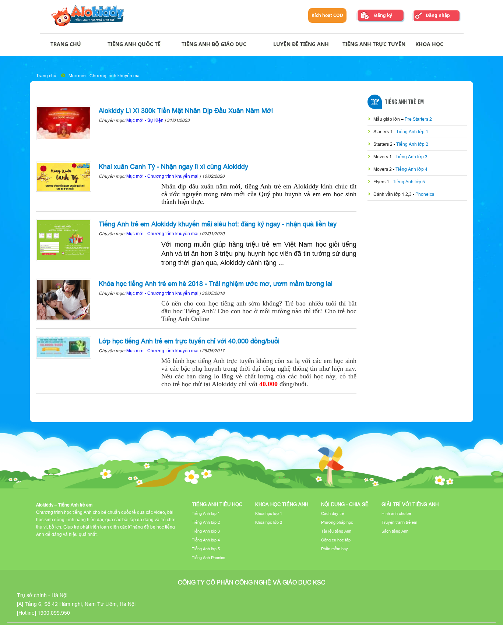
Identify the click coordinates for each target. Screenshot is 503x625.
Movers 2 (383, 169)
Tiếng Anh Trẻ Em (404, 102)
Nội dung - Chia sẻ (345, 504)
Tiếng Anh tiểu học (217, 504)
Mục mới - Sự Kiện (144, 120)
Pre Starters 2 (418, 119)
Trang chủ (46, 75)
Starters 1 (383, 131)
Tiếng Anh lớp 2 (412, 144)
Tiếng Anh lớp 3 (411, 156)
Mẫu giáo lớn (387, 119)
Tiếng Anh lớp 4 (411, 169)
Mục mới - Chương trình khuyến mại (104, 75)
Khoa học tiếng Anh (281, 504)
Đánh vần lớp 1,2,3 (393, 194)
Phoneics (424, 194)
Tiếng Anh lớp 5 (409, 181)
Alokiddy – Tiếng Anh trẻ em (64, 505)
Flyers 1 (381, 181)
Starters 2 (383, 144)
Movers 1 (383, 156)
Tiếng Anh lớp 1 (412, 131)
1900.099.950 (54, 613)
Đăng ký (383, 15)
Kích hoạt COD (327, 15)
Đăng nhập (438, 15)
